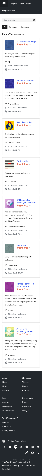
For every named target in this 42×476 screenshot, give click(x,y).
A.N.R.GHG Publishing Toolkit (25, 330)
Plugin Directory (8, 11)
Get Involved (27, 398)
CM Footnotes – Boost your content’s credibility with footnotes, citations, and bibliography (26, 201)
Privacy (5, 390)
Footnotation (22, 161)
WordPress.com (10, 418)
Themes (25, 382)
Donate (26, 406)
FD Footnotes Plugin (26, 41)
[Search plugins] (34, 20)
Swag (25, 410)
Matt (5, 422)
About (4, 378)
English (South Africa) (17, 441)
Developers (7, 406)
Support (5, 402)
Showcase (26, 378)
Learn (4, 398)
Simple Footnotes (25, 80)
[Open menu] (38, 3)
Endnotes (21, 245)
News (4, 382)
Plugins (25, 386)
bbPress (7, 426)
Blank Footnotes (24, 122)
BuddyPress (8, 430)
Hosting (5, 386)
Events (25, 402)
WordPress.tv (9, 410)
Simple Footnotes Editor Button (25, 285)
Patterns (26, 390)
